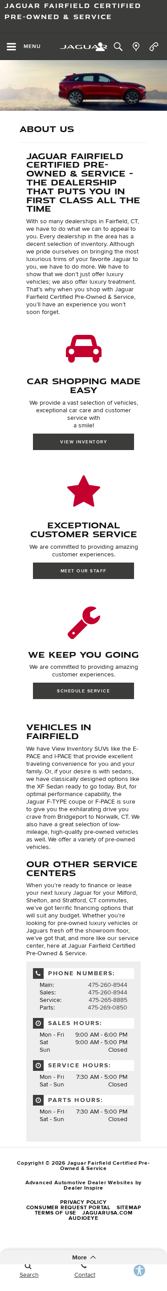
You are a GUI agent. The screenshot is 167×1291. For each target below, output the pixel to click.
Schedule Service (83, 691)
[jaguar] (83, 47)
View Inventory (83, 442)
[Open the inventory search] (118, 46)
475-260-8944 (107, 985)
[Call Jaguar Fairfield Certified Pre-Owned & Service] (153, 46)
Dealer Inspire (83, 1188)
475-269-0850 (107, 1007)
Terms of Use (56, 1213)
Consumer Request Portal (68, 1207)
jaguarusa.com (107, 1213)
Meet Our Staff (84, 571)
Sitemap (129, 1207)
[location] (136, 46)
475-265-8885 (108, 1000)
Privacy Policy (83, 1202)
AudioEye (83, 1218)
